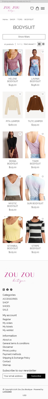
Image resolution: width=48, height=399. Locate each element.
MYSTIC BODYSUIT (12, 204)
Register (7, 319)
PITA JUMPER (12, 121)
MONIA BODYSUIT (12, 162)
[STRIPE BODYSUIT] (35, 229)
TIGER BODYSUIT (35, 162)
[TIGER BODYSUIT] (35, 144)
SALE (5, 309)
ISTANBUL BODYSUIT (12, 247)
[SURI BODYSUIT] (35, 187)
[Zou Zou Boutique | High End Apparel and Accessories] (11, 8)
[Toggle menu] (42, 8)
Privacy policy (9, 350)
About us (7, 339)
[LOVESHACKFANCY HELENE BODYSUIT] (13, 62)
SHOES (6, 306)
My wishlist (8, 330)
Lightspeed (7, 391)
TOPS (19, 19)
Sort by (20, 44)
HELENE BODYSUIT (12, 80)
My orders (8, 323)
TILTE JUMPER (35, 121)
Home (5, 19)
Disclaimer (8, 347)
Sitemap (7, 365)
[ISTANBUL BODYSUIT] (13, 229)
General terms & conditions (16, 343)
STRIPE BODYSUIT (35, 247)
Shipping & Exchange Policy (16, 358)
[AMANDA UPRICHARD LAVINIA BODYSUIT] (35, 62)
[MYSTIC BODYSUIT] (13, 187)
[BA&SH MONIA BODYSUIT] (13, 144)
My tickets (8, 326)
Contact (7, 361)
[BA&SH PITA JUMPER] (13, 105)
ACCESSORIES (10, 299)
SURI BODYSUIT (35, 203)
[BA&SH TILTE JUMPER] (35, 105)
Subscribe (36, 376)
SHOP (12, 19)
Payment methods (12, 354)
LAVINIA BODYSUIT (35, 80)
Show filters (24, 36)
